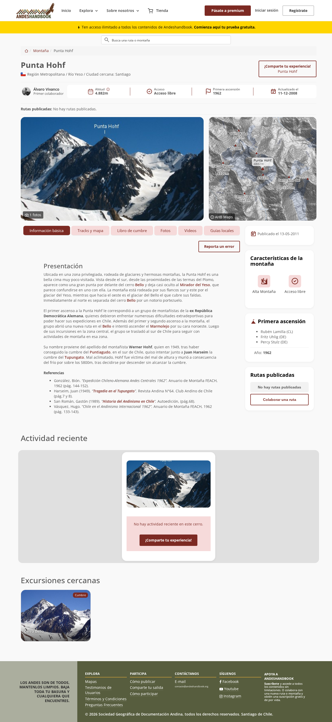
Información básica (47, 230)
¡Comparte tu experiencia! (287, 69)
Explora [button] (86, 10)
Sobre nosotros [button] (120, 10)
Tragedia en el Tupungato (114, 390)
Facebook (231, 681)
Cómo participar (144, 693)
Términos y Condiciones (106, 698)
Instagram (232, 696)
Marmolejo (159, 326)
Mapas (91, 681)
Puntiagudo (100, 352)
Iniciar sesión (266, 10)
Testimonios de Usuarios (98, 690)
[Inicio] (26, 50)
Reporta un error (219, 246)
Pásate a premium (227, 10)
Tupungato (74, 357)
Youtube (231, 688)
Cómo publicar (142, 681)
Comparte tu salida (146, 687)
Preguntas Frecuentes (104, 704)
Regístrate (298, 10)
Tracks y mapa (90, 230)
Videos (190, 230)
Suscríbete (271, 683)
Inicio (66, 10)
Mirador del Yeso (195, 284)
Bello (140, 284)
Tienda (161, 10)
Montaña (41, 50)
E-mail (180, 681)
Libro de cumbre (132, 230)
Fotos (165, 230)
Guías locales (222, 230)
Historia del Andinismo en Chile (128, 401)
